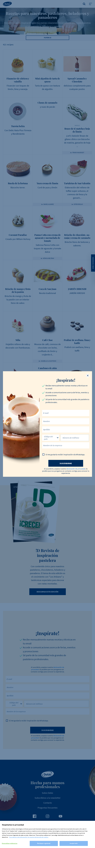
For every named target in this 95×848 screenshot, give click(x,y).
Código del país (48, 437)
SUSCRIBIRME (66, 463)
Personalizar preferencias (9, 843)
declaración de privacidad (75, 469)
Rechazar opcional (43, 843)
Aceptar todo (73, 843)
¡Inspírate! (65, 380)
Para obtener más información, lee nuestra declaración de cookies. (28, 837)
